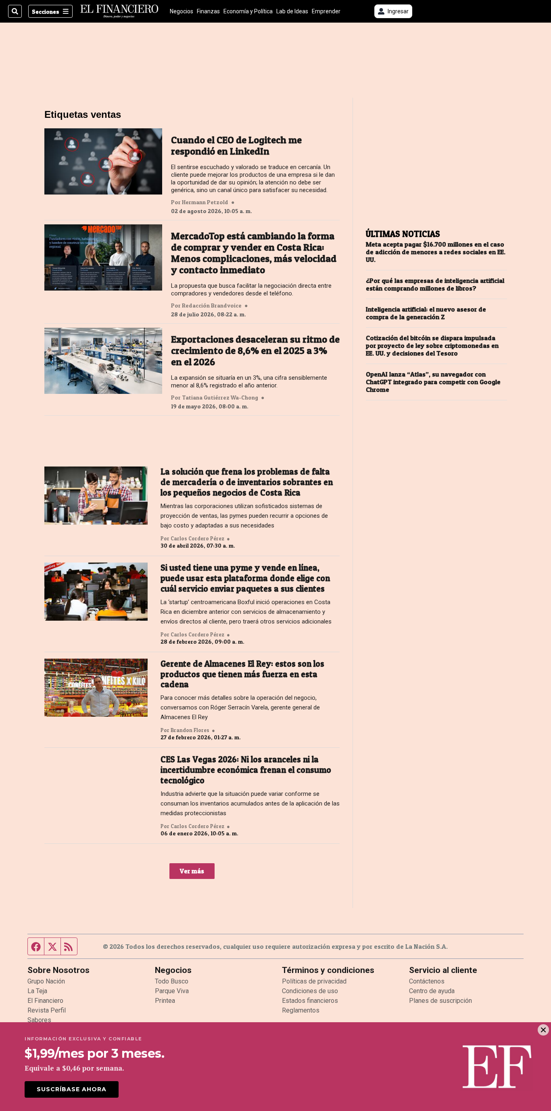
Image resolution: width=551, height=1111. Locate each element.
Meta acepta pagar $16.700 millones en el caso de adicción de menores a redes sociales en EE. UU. (435, 252)
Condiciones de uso (310, 991)
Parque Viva (172, 991)
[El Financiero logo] (119, 11)
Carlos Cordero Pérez (197, 538)
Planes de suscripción (440, 1000)
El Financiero (45, 1000)
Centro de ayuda (432, 991)
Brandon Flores (190, 730)
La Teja (37, 991)
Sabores (39, 1020)
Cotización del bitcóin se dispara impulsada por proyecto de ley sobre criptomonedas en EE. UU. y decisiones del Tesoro (432, 345)
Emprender (326, 11)
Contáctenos (427, 981)
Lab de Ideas (292, 11)
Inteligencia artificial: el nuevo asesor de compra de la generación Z (426, 313)
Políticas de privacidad (314, 981)
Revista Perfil (46, 1010)
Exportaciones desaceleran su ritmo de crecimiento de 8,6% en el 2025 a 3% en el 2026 (255, 351)
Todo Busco (171, 981)
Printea (165, 1000)
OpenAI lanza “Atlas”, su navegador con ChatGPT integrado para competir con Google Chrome (433, 381)
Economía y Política (248, 11)
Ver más (192, 871)
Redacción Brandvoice (212, 305)
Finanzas (208, 11)
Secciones (45, 11)
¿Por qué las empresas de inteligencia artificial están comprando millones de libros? (435, 284)
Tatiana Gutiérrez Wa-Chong (220, 397)
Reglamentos (300, 1010)
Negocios (181, 11)
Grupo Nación (46, 981)
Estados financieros (310, 1000)
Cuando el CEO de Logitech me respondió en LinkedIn (236, 145)
